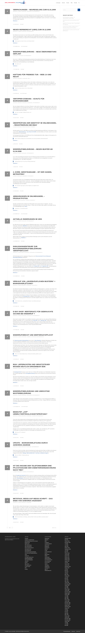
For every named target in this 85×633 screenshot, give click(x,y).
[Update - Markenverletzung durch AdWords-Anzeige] (7, 444)
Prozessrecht (47, 562)
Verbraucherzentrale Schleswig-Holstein (21, 340)
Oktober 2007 (67, 605)
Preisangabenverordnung (30, 373)
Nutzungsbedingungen (29, 559)
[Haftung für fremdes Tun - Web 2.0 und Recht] (7, 76)
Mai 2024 (66, 539)
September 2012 (68, 566)
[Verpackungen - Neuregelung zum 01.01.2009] (7, 11)
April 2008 (66, 597)
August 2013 (67, 563)
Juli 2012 (66, 569)
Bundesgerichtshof (17, 371)
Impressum (27, 555)
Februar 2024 (67, 541)
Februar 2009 (67, 589)
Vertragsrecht (29, 11)
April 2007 (66, 613)
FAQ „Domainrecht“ (28, 546)
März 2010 (67, 581)
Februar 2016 (67, 558)
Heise (26, 206)
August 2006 (67, 621)
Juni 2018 (66, 550)
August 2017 (67, 555)
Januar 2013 (67, 565)
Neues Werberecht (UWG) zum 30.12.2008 (32, 30)
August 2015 (67, 561)
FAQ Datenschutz (28, 549)
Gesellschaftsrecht (48, 551)
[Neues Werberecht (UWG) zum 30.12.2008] (7, 31)
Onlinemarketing (48, 558)
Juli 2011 (66, 573)
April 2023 (66, 546)
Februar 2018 (67, 553)
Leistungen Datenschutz (29, 557)
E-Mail (46, 550)
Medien (18, 200)
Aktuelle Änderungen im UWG (27, 219)
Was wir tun (27, 563)
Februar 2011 (67, 575)
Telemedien (28, 200)
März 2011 (66, 574)
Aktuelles (26, 538)
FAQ (25, 567)
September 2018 (68, 549)
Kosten (46, 553)
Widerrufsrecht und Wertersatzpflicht (33, 335)
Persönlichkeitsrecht (48, 559)
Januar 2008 (67, 601)
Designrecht (47, 546)
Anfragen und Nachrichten (29, 539)
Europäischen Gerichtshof (21, 475)
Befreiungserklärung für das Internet (31, 541)
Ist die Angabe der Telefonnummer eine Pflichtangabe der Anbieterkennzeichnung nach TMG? (34, 468)
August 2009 (67, 585)
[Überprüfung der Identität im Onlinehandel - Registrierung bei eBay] (7, 124)
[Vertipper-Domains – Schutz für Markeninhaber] (7, 100)
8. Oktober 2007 (36, 266)
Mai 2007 (66, 611)
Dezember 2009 (67, 583)
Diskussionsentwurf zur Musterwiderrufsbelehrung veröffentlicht (27, 249)
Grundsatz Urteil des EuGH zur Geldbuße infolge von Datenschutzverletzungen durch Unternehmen (70, 27)
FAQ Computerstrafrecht (29, 547)
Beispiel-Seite (27, 542)
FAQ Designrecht (28, 550)
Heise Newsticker (38, 340)
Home (26, 554)
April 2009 (66, 587)
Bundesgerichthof (26, 296)
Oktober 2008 (67, 593)
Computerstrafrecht (48, 543)
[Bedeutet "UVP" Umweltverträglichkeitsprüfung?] (7, 413)
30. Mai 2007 (35, 320)
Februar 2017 (67, 557)
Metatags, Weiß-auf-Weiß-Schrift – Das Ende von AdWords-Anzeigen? (35, 453)
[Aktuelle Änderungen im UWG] (7, 221)
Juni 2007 (66, 610)
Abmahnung (15, 11)
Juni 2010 (66, 577)
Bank (46, 541)
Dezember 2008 (67, 591)
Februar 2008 (67, 599)
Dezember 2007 (67, 602)
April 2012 (66, 571)
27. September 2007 (44, 266)
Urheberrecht (32, 200)
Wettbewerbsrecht (36, 11)
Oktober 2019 (67, 547)
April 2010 (66, 579)
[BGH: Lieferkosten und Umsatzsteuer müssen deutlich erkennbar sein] (7, 366)
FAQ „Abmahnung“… (28, 545)
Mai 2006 (66, 625)
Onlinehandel (23, 11)
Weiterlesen (15, 20)
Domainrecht (19, 102)
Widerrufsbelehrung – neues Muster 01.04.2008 (27, 131)
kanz (22, 24)
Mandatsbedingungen (28, 558)
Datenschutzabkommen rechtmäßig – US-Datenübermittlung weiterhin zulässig (69, 18)
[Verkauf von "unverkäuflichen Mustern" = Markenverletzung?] (7, 283)
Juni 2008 (66, 595)
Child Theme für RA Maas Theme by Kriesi (22, 631)
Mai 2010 (66, 578)
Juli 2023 (66, 543)
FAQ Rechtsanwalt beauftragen (30, 551)
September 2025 (68, 538)
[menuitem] (58, 3)
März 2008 (67, 598)
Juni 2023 (66, 545)
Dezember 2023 (67, 542)
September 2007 (68, 606)
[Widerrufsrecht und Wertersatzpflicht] (7, 336)
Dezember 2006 (67, 618)
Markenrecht (19, 78)
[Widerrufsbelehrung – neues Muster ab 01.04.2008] (7, 151)
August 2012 (67, 567)
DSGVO (46, 549)
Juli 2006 (66, 622)
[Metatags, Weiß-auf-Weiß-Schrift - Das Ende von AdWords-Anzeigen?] (7, 500)
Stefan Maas (25, 46)
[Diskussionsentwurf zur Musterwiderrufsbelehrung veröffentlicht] (7, 248)
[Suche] (79, 3)
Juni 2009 (66, 586)
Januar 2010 (67, 582)
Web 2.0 (29, 78)
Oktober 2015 (67, 559)
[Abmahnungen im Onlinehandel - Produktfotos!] (7, 198)
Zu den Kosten (27, 566)
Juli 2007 (66, 609)
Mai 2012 (66, 570)
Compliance (47, 542)
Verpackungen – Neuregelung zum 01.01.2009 (34, 10)
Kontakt (26, 569)
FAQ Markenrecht (28, 565)
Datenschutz (27, 543)
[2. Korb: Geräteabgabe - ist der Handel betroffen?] (7, 173)
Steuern (46, 563)
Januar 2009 (67, 590)
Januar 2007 (67, 617)
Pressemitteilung (48, 561)
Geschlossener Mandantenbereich (31, 553)
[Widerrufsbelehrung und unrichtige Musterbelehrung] (7, 393)
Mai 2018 (66, 551)
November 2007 (67, 603)
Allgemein (19, 11)
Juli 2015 (66, 562)
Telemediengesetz (20, 478)
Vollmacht (26, 561)
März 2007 (67, 614)
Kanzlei (26, 562)
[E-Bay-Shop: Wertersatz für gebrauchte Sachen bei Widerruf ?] (7, 313)
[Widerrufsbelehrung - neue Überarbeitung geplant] (7, 53)
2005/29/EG (25, 225)
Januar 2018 (67, 554)
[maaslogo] (15, 3)
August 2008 (67, 594)
